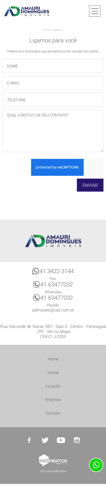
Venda (53, 372)
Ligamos (57, 29)
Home (53, 359)
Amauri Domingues (53, 241)
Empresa (53, 399)
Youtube (61, 440)
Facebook (29, 440)
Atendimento (96, 465)
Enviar (90, 185)
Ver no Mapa (58, 331)
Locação (53, 386)
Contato (53, 413)
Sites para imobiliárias (53, 471)
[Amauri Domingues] (26, 11)
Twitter (45, 440)
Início (47, 29)
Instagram (77, 440)
